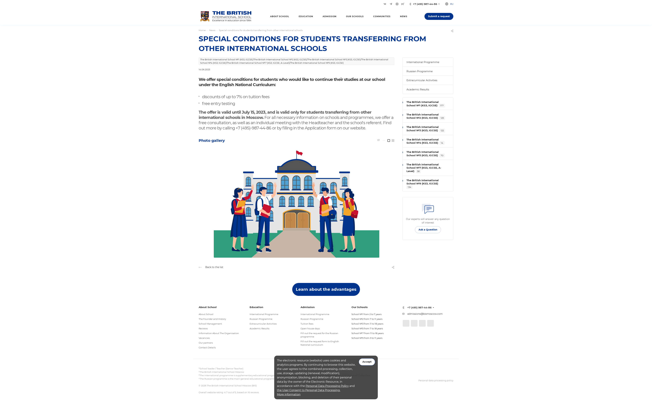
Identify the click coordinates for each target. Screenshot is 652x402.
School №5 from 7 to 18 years (367, 328)
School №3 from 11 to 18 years (367, 323)
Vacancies (204, 338)
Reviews (203, 328)
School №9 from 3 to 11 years (366, 338)
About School (206, 314)
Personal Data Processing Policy (327, 386)
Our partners (206, 342)
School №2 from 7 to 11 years (366, 319)
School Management (210, 323)
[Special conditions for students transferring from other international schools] (296, 202)
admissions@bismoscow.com (425, 313)
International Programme (422, 62)
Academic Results (417, 89)
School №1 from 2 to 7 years (366, 314)
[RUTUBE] (402, 4)
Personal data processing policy (435, 380)
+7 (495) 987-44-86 (425, 4)
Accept (367, 361)
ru (451, 4)
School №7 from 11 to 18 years (367, 333)
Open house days (310, 328)
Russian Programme (419, 71)
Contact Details (207, 347)
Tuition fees (307, 323)
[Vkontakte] (384, 4)
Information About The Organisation (219, 333)
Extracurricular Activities (421, 80)
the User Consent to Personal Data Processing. (308, 390)
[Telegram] (391, 4)
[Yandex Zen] (397, 4)
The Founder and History (212, 319)
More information (289, 394)
